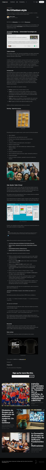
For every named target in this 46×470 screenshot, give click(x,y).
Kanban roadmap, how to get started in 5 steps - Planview (19, 250)
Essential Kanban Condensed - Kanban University (18, 248)
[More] (26, 2)
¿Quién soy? (36, 463)
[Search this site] (34, 2)
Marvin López (12, 16)
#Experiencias (27, 22)
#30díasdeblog (15, 22)
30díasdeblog (9, 7)
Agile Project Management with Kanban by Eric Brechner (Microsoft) (21, 243)
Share (37, 17)
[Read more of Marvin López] (8, 17)
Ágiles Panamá (19, 26)
